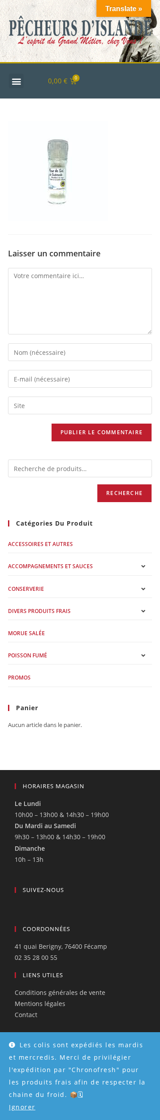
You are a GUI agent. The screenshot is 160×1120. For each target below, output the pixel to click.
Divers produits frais (39, 611)
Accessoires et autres (40, 544)
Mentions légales (40, 1003)
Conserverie (26, 589)
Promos (19, 677)
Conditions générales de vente (60, 992)
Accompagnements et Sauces (50, 566)
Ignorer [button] (22, 1107)
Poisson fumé (27, 655)
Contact (26, 1014)
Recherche (124, 493)
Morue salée (26, 633)
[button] (16, 81)
